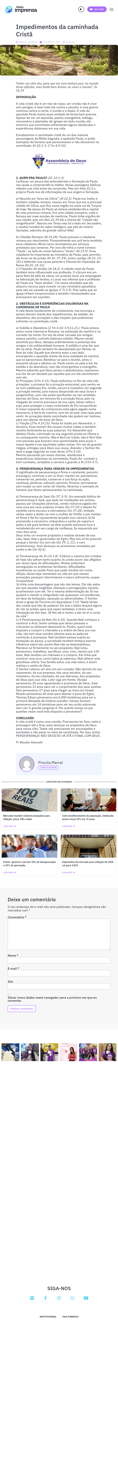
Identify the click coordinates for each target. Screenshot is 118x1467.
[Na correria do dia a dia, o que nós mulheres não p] (69, 1052)
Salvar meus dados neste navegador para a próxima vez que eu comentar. (52, 999)
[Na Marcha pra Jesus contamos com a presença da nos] (30, 1052)
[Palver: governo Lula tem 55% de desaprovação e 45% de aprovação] (29, 846)
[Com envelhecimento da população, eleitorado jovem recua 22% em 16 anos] (88, 799)
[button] (81, 9)
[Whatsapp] (72, 1298)
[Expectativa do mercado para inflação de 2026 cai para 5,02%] (88, 846)
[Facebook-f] (45, 1298)
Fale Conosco (70, 1316)
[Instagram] (59, 1298)
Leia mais (8, 826)
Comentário (17, 917)
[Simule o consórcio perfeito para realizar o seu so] (10, 1052)
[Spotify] (32, 1298)
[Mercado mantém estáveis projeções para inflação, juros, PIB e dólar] (29, 799)
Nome (13, 955)
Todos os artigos (48, 767)
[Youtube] (86, 1298)
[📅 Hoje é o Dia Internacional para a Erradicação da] (107, 1052)
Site (10, 981)
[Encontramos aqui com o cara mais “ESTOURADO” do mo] (49, 1052)
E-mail (13, 968)
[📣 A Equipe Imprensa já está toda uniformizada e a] (88, 1052)
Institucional (48, 1316)
